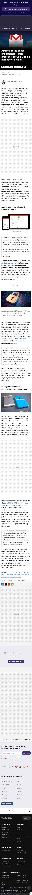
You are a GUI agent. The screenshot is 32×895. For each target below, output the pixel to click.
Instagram (20, 766)
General (10, 580)
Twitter (18, 67)
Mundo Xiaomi (6, 837)
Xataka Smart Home (7, 834)
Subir (25, 818)
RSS (23, 766)
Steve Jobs (7, 28)
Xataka (4, 827)
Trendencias (5, 861)
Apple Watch (20, 788)
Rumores (4, 791)
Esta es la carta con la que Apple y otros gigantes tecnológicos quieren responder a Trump (15, 574)
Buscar (29, 810)
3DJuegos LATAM (21, 875)
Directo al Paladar (7, 850)
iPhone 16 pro (27, 739)
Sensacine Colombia (22, 880)
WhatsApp (5, 795)
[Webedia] (6, 819)
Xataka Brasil (5, 878)
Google (18, 580)
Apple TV (4, 788)
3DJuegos (19, 827)
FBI (24, 580)
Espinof (19, 841)
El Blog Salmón (21, 861)
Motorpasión (20, 850)
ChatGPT (14, 28)
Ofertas (19, 791)
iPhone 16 (17, 739)
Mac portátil (5, 784)
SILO (21, 28)
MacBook (19, 795)
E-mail (25, 67)
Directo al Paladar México (7, 883)
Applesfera (5, 832)
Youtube (16, 766)
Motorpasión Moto (22, 852)
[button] (14, 82)
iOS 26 (18, 798)
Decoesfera (5, 864)
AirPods (19, 784)
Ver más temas (7, 804)
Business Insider (10, 263)
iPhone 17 (5, 798)
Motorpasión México (22, 883)
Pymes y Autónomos (22, 864)
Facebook (15, 67)
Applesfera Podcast (7, 781)
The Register (21, 338)
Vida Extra (19, 830)
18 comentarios (8, 67)
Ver (17, 661)
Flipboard (21, 67)
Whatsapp (27, 28)
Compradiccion (6, 866)
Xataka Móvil (5, 830)
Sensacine (19, 838)
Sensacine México (22, 878)
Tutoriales (19, 781)
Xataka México (6, 875)
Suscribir (26, 753)
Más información (6, 893)
